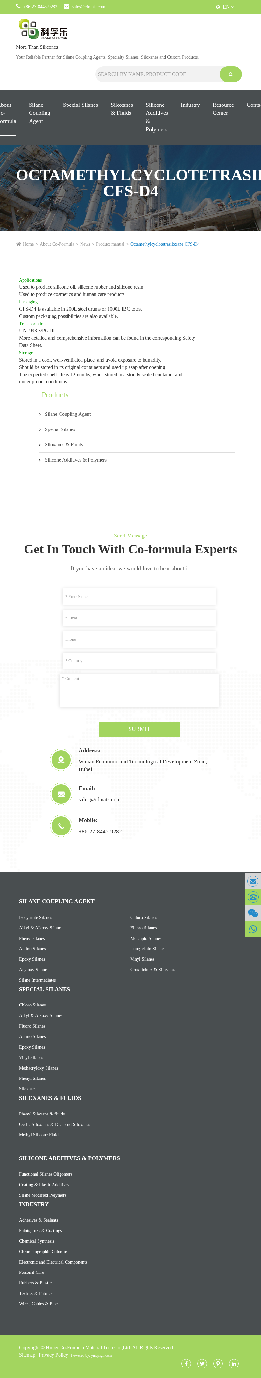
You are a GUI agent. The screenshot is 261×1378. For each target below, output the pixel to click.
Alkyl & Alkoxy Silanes (40, 928)
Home (28, 244)
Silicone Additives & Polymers (157, 117)
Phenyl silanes (32, 938)
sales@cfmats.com (88, 6)
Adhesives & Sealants (38, 1220)
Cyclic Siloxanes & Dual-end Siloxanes (54, 1124)
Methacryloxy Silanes (38, 1068)
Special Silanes (80, 105)
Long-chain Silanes (147, 948)
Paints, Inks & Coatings (40, 1230)
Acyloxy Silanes (33, 969)
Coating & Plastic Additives (44, 1184)
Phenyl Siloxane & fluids (42, 1114)
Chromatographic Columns (43, 1251)
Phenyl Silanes (32, 1078)
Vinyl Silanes (142, 959)
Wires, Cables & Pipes (39, 1304)
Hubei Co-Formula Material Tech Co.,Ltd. (88, 1347)
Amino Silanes (32, 948)
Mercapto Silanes (145, 938)
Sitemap (27, 1355)
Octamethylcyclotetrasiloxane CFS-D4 (165, 244)
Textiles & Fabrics (35, 1293)
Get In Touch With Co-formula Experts (130, 549)
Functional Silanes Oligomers (45, 1174)
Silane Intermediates (37, 980)
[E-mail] (253, 881)
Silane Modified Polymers (42, 1195)
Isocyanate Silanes (35, 917)
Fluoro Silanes (143, 928)
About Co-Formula (57, 244)
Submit (139, 729)
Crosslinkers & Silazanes (152, 969)
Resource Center (223, 109)
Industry (190, 105)
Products (55, 395)
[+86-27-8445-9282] (253, 897)
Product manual (110, 244)
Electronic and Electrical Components (53, 1262)
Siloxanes (27, 1088)
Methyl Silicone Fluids (39, 1134)
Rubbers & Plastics (36, 1283)
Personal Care (31, 1272)
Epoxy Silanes (32, 959)
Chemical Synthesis (36, 1241)
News (85, 244)
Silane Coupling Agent (39, 113)
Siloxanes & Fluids (122, 109)
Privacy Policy (53, 1355)
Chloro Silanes (143, 917)
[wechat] (253, 913)
